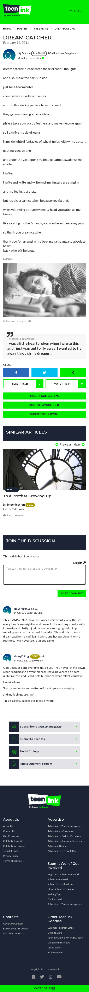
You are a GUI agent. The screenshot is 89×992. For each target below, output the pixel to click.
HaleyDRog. (21, 656)
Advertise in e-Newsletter (62, 850)
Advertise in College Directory (64, 836)
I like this (26, 383)
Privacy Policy (10, 855)
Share (8, 365)
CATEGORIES (43, 988)
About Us (8, 826)
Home (7, 28)
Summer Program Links (61, 927)
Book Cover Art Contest (16, 928)
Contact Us (9, 831)
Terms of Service (12, 860)
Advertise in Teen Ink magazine (65, 826)
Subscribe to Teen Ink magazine (65, 904)
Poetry (22, 28)
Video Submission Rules (61, 889)
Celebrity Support (12, 841)
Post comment (71, 593)
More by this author (30, 58)
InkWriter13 (21, 608)
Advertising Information (61, 831)
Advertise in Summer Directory (65, 841)
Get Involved (55, 899)
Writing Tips (54, 894)
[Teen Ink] (22, 10)
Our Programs (11, 836)
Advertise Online (57, 845)
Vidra (26, 53)
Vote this (68, 383)
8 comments (14, 515)
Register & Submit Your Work (63, 874)
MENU (75, 11)
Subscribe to (40, 726)
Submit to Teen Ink (32, 739)
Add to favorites (43, 405)
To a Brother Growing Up (27, 496)
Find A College (29, 751)
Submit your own (44, 414)
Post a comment (43, 395)
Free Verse (41, 28)
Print (9, 259)
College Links (55, 932)
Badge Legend (55, 952)
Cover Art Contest (13, 923)
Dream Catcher (65, 28)
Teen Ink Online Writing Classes (65, 937)
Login (78, 563)
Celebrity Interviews (14, 845)
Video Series (55, 947)
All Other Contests (13, 933)
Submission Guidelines (60, 884)
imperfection (16, 504)
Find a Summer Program (36, 763)
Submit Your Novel (58, 879)
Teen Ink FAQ (10, 850)
